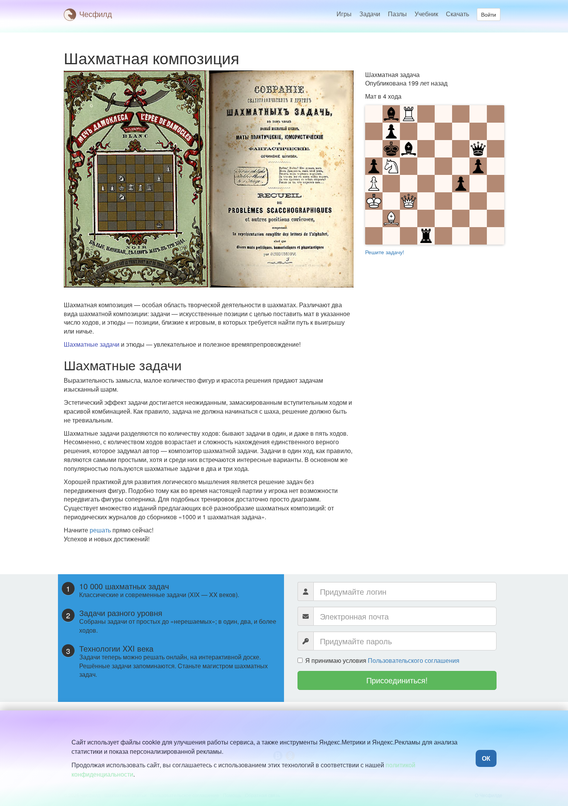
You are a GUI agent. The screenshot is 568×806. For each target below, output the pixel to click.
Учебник (426, 13)
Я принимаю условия (382, 660)
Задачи (369, 13)
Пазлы (397, 13)
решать (100, 529)
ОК (486, 758)
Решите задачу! (384, 252)
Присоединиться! (397, 680)
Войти (488, 14)
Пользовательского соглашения (413, 660)
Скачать (457, 13)
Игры (344, 13)
